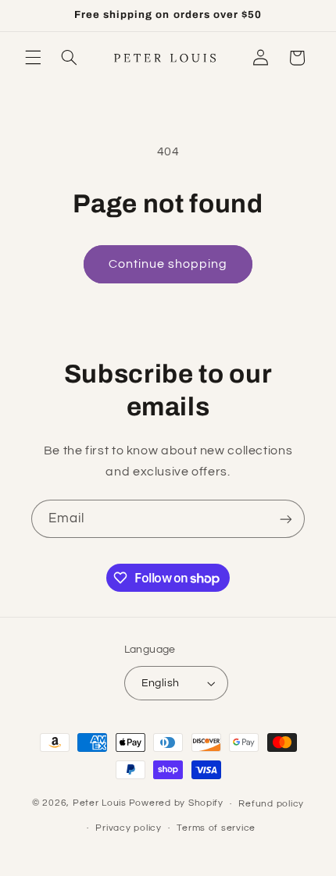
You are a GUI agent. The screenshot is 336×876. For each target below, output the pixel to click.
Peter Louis (100, 803)
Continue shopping (168, 264)
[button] (33, 58)
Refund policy (271, 803)
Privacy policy (128, 828)
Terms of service (216, 828)
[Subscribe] (286, 519)
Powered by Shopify (176, 803)
